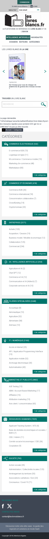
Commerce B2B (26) (17, 190)
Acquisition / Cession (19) (19, 233)
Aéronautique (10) (16, 312)
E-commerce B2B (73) (18, 150)
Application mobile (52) (18, 358)
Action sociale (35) (17, 465)
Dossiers (13, 42)
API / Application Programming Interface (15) (26, 352)
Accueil (8, 130)
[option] (24, 71)
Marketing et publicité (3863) (23, 380)
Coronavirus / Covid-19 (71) (20, 482)
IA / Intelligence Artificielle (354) (25, 262)
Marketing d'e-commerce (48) (21, 163)
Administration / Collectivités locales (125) (26, 469)
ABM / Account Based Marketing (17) (24, 391)
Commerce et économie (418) (23, 183)
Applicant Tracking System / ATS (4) (24, 426)
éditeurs (23, 42)
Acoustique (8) (15, 308)
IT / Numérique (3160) (19, 340)
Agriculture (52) (15, 316)
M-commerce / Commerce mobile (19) (25, 159)
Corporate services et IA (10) (21, 286)
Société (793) (15, 458)
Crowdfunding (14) (16, 203)
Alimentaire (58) (15, 321)
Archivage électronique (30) (20, 363)
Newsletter (13, 10)
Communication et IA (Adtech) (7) (23, 281)
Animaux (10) (14, 325)
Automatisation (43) (17, 367)
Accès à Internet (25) (18, 347)
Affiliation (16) (15, 395)
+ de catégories (40, 175)
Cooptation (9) (15, 446)
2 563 (35, 6)
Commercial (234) (16, 246)
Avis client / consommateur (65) (22, 403)
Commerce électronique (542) (23, 144)
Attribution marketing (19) (19, 399)
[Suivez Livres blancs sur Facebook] (4, 506)
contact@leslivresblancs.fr (13, 516)
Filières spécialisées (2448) (22, 301)
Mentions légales (20, 536)
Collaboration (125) (17, 242)
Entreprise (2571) (17, 222)
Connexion (24, 2)
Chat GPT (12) (15, 273)
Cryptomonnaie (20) (17, 207)
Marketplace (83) (16, 168)
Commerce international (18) (21, 194)
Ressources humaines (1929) (23, 419)
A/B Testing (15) (15, 386)
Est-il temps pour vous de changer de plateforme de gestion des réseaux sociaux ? (25, 86)
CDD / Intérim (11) (16, 437)
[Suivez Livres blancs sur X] (9, 506)
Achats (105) (14, 229)
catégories (34, 42)
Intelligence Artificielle (18, 37)
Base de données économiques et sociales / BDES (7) (28, 431)
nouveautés (37, 37)
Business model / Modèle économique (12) (27, 238)
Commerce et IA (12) (18, 277)
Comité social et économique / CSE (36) (26, 441)
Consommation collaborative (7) (22, 198)
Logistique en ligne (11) (18, 155)
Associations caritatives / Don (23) (23, 478)
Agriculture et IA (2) (17, 268)
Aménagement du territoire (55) (22, 474)
